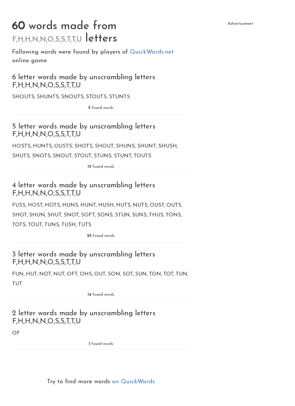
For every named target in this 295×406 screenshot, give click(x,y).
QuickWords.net (152, 52)
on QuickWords (133, 382)
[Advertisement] (240, 65)
